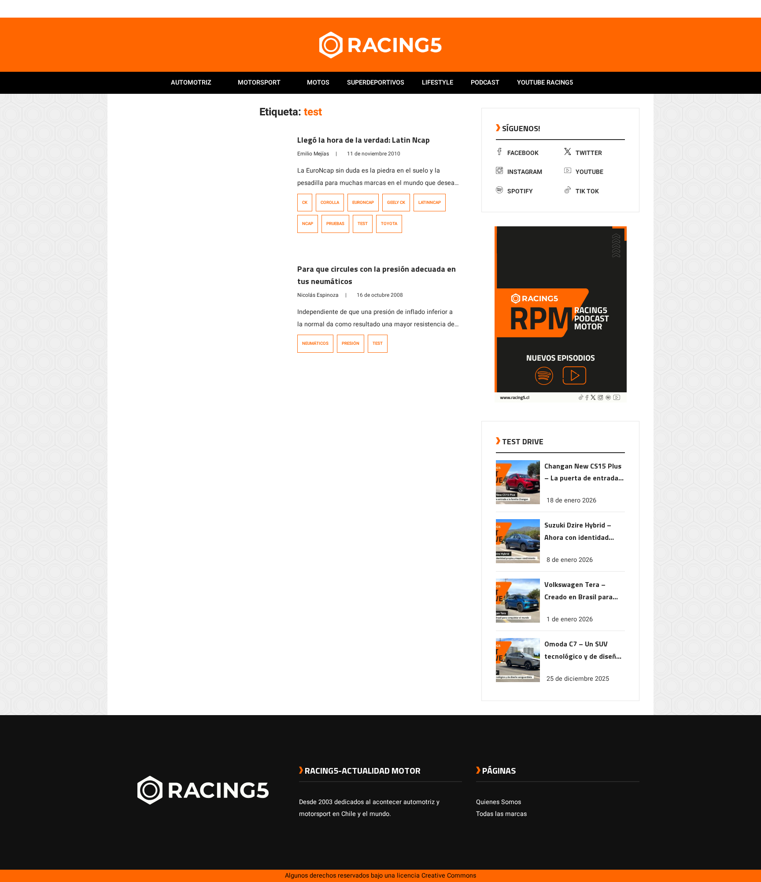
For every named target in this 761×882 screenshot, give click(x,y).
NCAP (307, 224)
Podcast (485, 82)
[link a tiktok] (635, 8)
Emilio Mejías (313, 154)
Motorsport (259, 82)
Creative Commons (448, 875)
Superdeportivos (375, 82)
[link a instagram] (608, 8)
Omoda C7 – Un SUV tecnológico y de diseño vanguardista (582, 650)
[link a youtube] (617, 8)
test (363, 224)
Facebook (523, 153)
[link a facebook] (591, 8)
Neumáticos (315, 343)
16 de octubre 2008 (380, 295)
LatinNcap (429, 202)
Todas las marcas (501, 814)
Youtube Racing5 (545, 82)
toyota (389, 224)
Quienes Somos (498, 802)
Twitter (589, 153)
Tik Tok (587, 191)
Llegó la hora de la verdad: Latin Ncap (363, 140)
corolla (330, 202)
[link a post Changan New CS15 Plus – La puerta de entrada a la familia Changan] (518, 502)
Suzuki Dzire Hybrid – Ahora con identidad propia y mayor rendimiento (577, 532)
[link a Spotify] (626, 8)
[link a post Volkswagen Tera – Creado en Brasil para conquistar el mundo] (518, 620)
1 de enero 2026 (570, 619)
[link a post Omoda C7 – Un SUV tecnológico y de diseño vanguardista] (518, 680)
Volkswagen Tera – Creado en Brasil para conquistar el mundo (578, 591)
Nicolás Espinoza (318, 295)
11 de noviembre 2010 (373, 154)
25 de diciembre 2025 (578, 678)
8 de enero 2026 (570, 560)
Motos (318, 82)
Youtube (589, 172)
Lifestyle (437, 82)
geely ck (396, 202)
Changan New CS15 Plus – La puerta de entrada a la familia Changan (584, 473)
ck (304, 202)
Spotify (520, 191)
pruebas (335, 224)
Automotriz (191, 82)
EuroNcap (363, 202)
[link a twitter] (599, 8)
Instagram (524, 172)
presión (350, 343)
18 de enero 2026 (571, 500)
